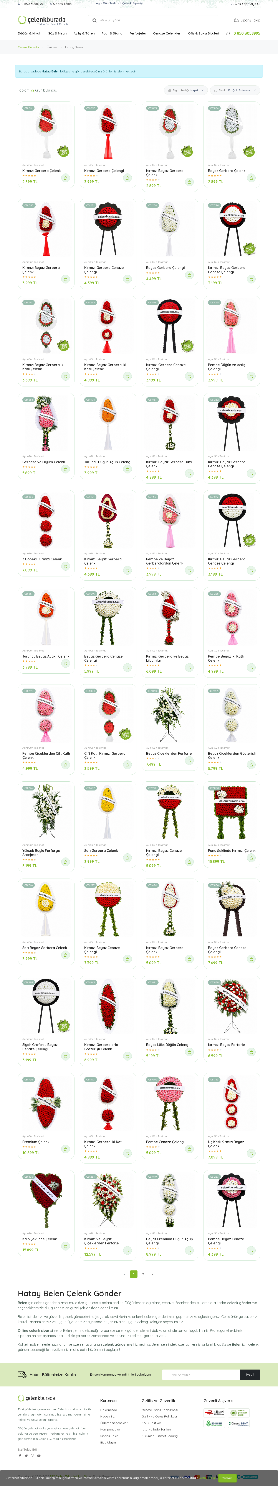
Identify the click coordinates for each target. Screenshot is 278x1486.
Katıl (250, 1374)
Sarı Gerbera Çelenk (101, 850)
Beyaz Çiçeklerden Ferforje (169, 753)
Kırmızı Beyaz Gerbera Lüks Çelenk (169, 464)
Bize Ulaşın (108, 1442)
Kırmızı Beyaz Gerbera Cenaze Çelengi (226, 269)
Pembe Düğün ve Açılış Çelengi (226, 367)
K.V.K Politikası (152, 1423)
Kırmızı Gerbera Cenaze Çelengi (104, 269)
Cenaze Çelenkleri (167, 33)
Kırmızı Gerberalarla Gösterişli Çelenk (101, 1046)
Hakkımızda (108, 1410)
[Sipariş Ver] (65, 177)
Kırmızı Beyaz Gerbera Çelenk (165, 173)
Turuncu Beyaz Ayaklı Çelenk (46, 656)
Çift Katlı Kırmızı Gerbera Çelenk (105, 755)
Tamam (227, 1478)
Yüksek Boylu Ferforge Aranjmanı (41, 852)
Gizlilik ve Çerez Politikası (159, 1416)
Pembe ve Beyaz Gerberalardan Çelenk (164, 561)
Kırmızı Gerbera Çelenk (41, 171)
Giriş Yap (241, 3)
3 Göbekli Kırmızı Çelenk (42, 559)
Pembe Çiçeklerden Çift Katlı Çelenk (46, 755)
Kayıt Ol (254, 3)
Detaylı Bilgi (207, 1478)
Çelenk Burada (28, 47)
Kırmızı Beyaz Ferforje (226, 1044)
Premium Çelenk (36, 1142)
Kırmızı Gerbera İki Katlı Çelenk (103, 1144)
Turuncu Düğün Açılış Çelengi (107, 462)
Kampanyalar (110, 1429)
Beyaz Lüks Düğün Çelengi (167, 1044)
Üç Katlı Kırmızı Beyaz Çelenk (226, 1144)
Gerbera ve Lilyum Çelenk (43, 462)
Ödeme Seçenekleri (114, 1423)
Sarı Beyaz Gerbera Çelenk (44, 948)
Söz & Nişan (57, 33)
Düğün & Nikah (29, 33)
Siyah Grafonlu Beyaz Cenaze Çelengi (40, 1046)
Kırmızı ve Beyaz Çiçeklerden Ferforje (101, 1241)
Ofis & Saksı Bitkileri (203, 33)
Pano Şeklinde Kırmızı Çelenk (232, 850)
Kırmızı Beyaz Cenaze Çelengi (164, 852)
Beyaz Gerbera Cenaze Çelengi (103, 658)
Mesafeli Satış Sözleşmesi (160, 1410)
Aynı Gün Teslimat (33, 165)
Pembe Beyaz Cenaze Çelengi (226, 1241)
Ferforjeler (137, 33)
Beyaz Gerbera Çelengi (165, 267)
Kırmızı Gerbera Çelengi (104, 171)
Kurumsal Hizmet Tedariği (160, 1436)
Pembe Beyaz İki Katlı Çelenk (226, 658)
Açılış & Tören (84, 33)
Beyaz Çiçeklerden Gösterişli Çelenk (232, 755)
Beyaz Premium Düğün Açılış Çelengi (169, 1241)
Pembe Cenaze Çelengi (165, 1142)
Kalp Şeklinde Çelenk (39, 1239)
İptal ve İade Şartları (156, 1429)
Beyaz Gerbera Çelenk (226, 171)
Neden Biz (107, 1416)
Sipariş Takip (62, 3)
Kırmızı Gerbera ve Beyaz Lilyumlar (167, 658)
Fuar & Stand (112, 33)
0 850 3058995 (32, 3)
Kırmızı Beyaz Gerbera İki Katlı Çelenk (43, 367)
